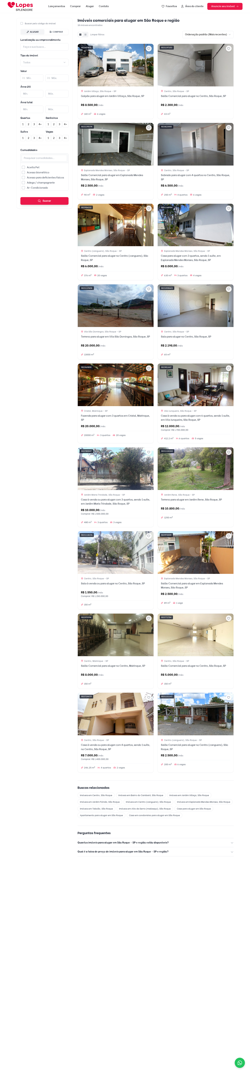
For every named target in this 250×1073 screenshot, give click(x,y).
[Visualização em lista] (85, 34)
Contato (104, 6)
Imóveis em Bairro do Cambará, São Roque (140, 795)
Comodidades (28, 150)
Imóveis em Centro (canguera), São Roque (148, 802)
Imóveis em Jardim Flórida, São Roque (100, 802)
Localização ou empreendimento (40, 39)
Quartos (25, 118)
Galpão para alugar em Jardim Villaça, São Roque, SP (112, 96)
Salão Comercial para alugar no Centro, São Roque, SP (193, 96)
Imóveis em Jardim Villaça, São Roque (189, 795)
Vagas (49, 131)
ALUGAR (34, 31)
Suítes (24, 131)
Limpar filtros (97, 34)
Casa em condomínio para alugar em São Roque (154, 815)
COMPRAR (58, 31)
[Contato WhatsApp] (240, 1063)
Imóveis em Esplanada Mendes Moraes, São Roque (203, 802)
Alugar (90, 6)
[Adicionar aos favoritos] (149, 48)
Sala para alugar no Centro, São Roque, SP (186, 336)
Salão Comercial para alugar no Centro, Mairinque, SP (113, 665)
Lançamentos (56, 6)
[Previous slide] (81, 65)
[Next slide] (149, 65)
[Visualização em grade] (80, 34)
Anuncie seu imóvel (223, 6)
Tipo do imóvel (29, 55)
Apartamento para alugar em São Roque (101, 815)
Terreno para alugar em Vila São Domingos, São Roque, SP (115, 336)
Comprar (75, 6)
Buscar (46, 200)
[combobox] (44, 62)
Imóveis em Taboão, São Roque (96, 808)
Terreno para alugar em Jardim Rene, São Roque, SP (191, 499)
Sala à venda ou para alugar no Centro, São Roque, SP (113, 583)
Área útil (25, 86)
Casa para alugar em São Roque (194, 808)
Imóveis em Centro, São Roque (96, 795)
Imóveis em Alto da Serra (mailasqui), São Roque (145, 808)
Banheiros (52, 118)
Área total (26, 102)
